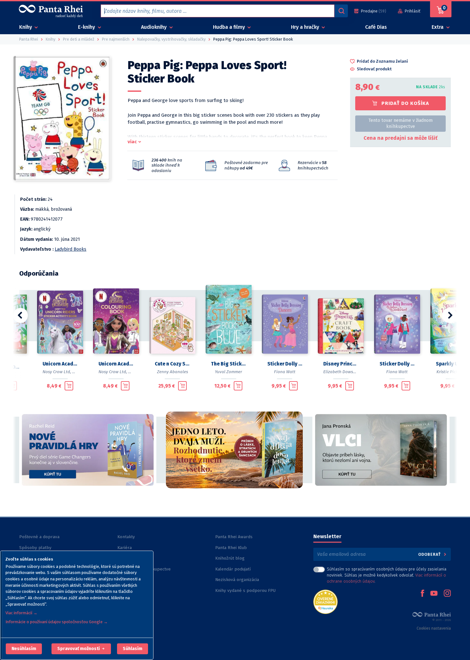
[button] (24, 648)
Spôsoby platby (35, 547)
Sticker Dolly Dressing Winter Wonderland (397, 364)
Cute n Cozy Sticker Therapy (172, 364)
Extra (438, 27)
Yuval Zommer (228, 371)
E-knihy (87, 27)
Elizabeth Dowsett (340, 371)
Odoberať (430, 554)
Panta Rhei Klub (231, 547)
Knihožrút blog (230, 558)
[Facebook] (422, 594)
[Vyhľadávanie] (341, 10)
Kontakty (126, 536)
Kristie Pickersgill (453, 371)
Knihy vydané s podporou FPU (245, 590)
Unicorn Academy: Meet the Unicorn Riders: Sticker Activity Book (60, 364)
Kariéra (124, 547)
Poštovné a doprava (39, 536)
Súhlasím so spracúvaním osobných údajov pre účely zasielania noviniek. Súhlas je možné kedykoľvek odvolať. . (386, 575)
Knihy (26, 27)
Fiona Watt (284, 371)
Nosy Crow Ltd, (57, 371)
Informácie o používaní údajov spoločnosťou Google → (56, 621)
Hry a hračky (305, 27)
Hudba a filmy (229, 27)
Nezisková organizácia (237, 579)
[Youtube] (433, 594)
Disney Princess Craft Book (340, 364)
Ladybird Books (70, 249)
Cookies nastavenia (434, 628)
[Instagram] (447, 594)
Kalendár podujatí (233, 569)
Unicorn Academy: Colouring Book (116, 364)
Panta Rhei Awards (234, 536)
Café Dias (376, 27)
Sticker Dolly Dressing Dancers (284, 364)
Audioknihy (154, 27)
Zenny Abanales (172, 371)
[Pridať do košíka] (12, 385)
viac (132, 142)
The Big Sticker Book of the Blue (228, 364)
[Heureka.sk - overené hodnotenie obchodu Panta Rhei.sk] (325, 601)
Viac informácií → (21, 612)
